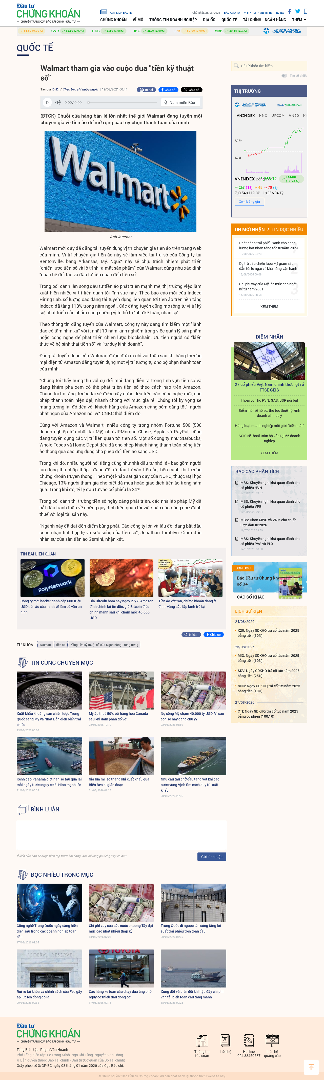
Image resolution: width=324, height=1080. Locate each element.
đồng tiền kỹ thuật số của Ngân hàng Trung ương (104, 645)
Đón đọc (243, 568)
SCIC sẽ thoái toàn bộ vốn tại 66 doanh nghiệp (269, 438)
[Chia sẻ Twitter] (295, 11)
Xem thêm (269, 306)
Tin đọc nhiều (287, 229)
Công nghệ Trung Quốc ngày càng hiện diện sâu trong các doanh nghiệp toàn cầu (47, 931)
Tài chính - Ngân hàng (264, 19)
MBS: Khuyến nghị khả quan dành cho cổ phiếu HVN (270, 485)
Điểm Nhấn (269, 336)
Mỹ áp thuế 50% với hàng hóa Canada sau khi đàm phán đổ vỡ (118, 716)
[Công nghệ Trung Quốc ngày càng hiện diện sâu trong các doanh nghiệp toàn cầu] (49, 903)
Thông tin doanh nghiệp (173, 19)
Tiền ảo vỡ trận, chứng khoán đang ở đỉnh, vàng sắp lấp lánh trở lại (187, 604)
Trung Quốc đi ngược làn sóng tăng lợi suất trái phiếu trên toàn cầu (191, 928)
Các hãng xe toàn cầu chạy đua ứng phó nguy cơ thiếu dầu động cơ (120, 994)
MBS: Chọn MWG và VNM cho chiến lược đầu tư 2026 (268, 522)
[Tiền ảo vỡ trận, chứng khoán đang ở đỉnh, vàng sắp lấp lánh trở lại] (190, 578)
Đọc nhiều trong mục (62, 874)
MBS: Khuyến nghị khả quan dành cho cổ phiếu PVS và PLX (270, 541)
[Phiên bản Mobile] (303, 11)
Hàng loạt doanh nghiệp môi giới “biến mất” (269, 425)
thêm (297, 19)
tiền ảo (61, 645)
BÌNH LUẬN (45, 809)
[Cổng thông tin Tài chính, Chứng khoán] (48, 13)
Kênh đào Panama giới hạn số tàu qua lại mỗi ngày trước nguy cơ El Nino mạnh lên (49, 782)
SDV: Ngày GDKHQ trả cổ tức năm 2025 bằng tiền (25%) (268, 673)
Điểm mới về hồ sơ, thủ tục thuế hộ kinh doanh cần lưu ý (269, 413)
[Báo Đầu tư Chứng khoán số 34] (290, 583)
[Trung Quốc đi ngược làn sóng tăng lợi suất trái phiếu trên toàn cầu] (193, 903)
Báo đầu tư (232, 12)
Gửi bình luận (211, 856)
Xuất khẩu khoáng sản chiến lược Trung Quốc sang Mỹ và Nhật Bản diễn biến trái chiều (49, 719)
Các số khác (251, 597)
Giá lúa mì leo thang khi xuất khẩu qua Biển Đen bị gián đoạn (119, 782)
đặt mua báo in (121, 12)
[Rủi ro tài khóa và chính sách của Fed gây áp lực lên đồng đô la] (49, 968)
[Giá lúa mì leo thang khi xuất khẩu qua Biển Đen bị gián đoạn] (121, 756)
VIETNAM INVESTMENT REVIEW (264, 12)
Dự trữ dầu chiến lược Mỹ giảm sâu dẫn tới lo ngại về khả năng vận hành (268, 266)
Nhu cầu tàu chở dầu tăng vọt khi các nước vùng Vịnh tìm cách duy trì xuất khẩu (190, 785)
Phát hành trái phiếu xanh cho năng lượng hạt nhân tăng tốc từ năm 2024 (268, 245)
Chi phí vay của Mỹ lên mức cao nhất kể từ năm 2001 (268, 286)
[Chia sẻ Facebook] (287, 11)
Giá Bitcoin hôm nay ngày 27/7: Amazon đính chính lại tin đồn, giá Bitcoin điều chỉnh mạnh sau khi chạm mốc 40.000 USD (121, 609)
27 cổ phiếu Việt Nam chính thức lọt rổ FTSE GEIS (269, 387)
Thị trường (247, 91)
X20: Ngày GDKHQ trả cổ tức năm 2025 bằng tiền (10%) (268, 633)
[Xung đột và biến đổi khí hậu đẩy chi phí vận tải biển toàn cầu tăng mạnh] (193, 968)
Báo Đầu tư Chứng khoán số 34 (261, 581)
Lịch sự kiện (248, 611)
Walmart (45, 645)
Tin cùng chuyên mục (62, 662)
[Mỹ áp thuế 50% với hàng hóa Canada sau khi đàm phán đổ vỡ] (121, 691)
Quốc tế (229, 19)
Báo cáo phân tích (257, 471)
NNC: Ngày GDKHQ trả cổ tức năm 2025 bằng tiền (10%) (269, 688)
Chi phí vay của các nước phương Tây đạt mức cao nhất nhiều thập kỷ (121, 928)
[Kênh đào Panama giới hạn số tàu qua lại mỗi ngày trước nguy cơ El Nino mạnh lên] (49, 756)
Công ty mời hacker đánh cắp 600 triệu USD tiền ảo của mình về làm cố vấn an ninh (51, 607)
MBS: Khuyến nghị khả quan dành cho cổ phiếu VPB (270, 504)
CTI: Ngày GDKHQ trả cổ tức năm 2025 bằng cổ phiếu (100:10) (268, 714)
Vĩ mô (138, 19)
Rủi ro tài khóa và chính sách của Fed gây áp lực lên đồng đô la (49, 994)
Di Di (55, 89)
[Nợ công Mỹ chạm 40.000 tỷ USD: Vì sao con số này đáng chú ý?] (193, 691)
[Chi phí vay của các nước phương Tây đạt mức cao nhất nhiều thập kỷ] (121, 903)
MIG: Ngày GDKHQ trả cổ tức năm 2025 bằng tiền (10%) (268, 658)
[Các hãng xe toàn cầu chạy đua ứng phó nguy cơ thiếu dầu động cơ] (121, 968)
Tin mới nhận (249, 229)
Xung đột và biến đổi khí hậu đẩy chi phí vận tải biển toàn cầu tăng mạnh (192, 994)
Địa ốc (209, 19)
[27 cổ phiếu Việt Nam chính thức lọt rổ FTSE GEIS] (269, 361)
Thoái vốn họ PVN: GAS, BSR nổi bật (269, 400)
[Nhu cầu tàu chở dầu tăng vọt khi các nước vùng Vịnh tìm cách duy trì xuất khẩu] (193, 756)
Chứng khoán (113, 19)
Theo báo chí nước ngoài (80, 89)
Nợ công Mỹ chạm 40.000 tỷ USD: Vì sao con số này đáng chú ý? (192, 716)
